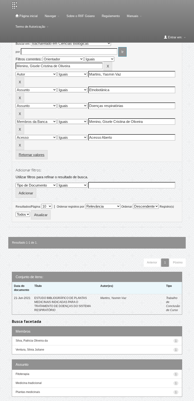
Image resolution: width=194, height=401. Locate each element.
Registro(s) (167, 206)
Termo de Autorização (30, 26)
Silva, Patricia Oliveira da (32, 340)
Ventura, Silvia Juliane (30, 349)
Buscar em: (23, 43)
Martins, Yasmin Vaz (113, 298)
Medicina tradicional (29, 383)
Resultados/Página (28, 206)
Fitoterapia (22, 374)
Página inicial (28, 16)
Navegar (51, 16)
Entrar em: (175, 37)
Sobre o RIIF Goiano (80, 16)
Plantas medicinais (28, 392)
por (18, 51)
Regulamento (111, 16)
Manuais (133, 16)
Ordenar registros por (70, 206)
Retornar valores (31, 155)
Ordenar (126, 206)
